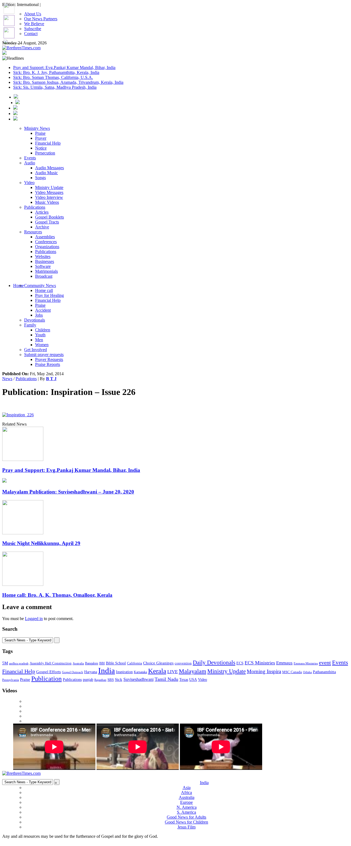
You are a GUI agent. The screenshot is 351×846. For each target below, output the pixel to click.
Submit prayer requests (44, 354)
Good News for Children (186, 822)
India (106, 670)
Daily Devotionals (214, 662)
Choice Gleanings (158, 663)
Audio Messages (49, 167)
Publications (34, 207)
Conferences (46, 241)
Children (42, 330)
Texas (183, 680)
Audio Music (46, 172)
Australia (78, 663)
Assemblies (45, 236)
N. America (187, 807)
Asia (187, 787)
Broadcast (43, 276)
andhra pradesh (19, 663)
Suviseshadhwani (138, 679)
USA (193, 679)
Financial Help (48, 143)
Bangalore (91, 663)
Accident (43, 310)
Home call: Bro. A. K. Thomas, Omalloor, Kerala (57, 595)
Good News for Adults (186, 817)
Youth (40, 334)
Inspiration (124, 672)
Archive (42, 227)
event (325, 662)
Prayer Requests (49, 359)
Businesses (44, 261)
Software (43, 266)
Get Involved (35, 349)
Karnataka (140, 672)
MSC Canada (292, 672)
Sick (118, 679)
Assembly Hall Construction (51, 663)
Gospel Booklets (49, 217)
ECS (240, 663)
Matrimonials (46, 271)
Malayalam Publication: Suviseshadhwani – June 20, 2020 (68, 492)
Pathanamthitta (324, 672)
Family (30, 325)
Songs (40, 177)
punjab (88, 680)
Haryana (90, 672)
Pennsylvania (10, 679)
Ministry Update (49, 187)
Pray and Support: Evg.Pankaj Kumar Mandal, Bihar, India (64, 67)
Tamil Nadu (166, 679)
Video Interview (49, 197)
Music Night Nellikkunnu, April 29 (41, 543)
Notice (41, 148)
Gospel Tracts (47, 222)
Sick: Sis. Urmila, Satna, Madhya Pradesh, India (55, 87)
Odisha (307, 672)
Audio (29, 162)
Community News (40, 285)
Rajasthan (100, 679)
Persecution (45, 153)
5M (5, 663)
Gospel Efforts (48, 672)
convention (183, 663)
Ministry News (37, 128)
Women (42, 344)
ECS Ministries (260, 663)
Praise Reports (47, 364)
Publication (46, 678)
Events (30, 158)
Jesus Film (186, 827)
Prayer (40, 138)
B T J (51, 378)
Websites (42, 256)
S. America (186, 812)
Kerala (157, 671)
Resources (33, 232)
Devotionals (34, 320)
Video (29, 182)
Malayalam (192, 671)
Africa (186, 792)
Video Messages (49, 192)
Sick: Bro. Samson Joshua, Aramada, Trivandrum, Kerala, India (68, 82)
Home (18, 285)
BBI (102, 663)
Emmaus (284, 663)
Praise (40, 133)
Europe (186, 802)
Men (39, 339)
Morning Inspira (264, 671)
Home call (44, 290)
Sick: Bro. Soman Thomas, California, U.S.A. (53, 77)
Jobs (39, 315)
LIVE (172, 671)
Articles (42, 212)
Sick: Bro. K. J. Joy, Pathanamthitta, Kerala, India (56, 72)
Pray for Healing (49, 295)
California (134, 663)
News (7, 378)
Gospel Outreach (72, 672)
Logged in (34, 618)
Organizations (47, 246)
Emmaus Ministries (306, 663)
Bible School (116, 663)
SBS (110, 680)
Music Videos (47, 202)
